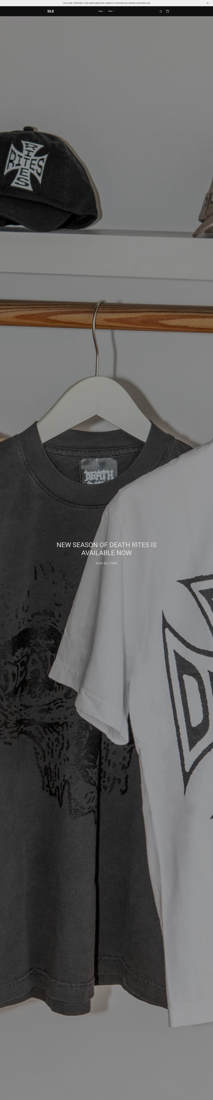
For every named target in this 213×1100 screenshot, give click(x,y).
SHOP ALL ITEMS (106, 563)
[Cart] (167, 11)
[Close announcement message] (207, 3)
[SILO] (50, 11)
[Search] (161, 11)
